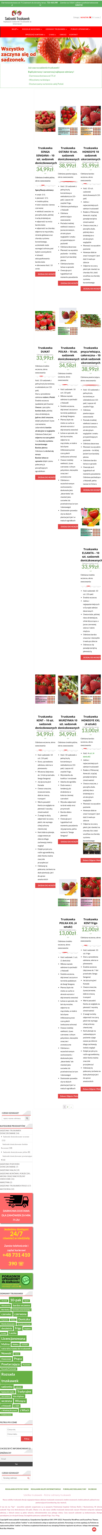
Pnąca (18, 1358)
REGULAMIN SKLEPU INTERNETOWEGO (46, 1489)
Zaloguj (76, 17)
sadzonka (6, 1386)
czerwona (20, 1314)
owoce (17, 1354)
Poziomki (26, 1365)
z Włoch (24, 1410)
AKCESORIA (5, 1189)
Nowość (6, 1353)
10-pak (15, 1300)
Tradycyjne (24, 1391)
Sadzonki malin (7, 1392)
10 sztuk (4, 1301)
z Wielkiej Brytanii (9, 1410)
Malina (5, 1344)
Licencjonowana (13, 1338)
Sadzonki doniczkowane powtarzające (17, 1156)
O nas (51, 35)
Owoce (63, 35)
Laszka (12, 1333)
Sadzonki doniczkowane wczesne (16, 1137)
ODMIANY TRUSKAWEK (55, 29)
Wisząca (20, 1401)
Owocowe (6, 1359)
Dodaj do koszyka (46, 274)
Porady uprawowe (80, 29)
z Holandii (6, 1405)
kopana (27, 1328)
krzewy (3, 1333)
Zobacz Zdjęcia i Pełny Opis (92, 860)
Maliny (16, 1344)
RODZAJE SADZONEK (31, 29)
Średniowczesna (6, 1415)
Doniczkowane (8, 1324)
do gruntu (4, 1320)
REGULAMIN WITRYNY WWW (17, 1489)
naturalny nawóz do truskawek (16, 1348)
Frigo (18, 1328)
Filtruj (26, 1439)
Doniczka (24, 1319)
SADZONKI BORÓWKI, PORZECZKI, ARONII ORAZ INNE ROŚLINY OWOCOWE (15, 1176)
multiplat (25, 1345)
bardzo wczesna (21, 1305)
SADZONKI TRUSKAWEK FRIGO (13, 1186)
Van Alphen (18, 1396)
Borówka (5, 1310)
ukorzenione (5, 1396)
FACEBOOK (92, 1489)
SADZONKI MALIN (8, 1170)
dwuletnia (6, 1328)
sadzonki (19, 1387)
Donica (13, 1320)
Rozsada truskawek (10, 1377)
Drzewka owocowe (24, 1324)
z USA (16, 1406)
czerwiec (6, 1314)
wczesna (6, 1401)
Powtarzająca (10, 1364)
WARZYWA (4, 1182)
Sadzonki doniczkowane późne (15, 1152)
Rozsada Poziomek (8, 1369)
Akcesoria (5, 1305)
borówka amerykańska (21, 1310)
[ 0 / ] (96, 17)
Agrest (26, 1301)
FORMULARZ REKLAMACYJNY (74, 1489)
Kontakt (73, 35)
